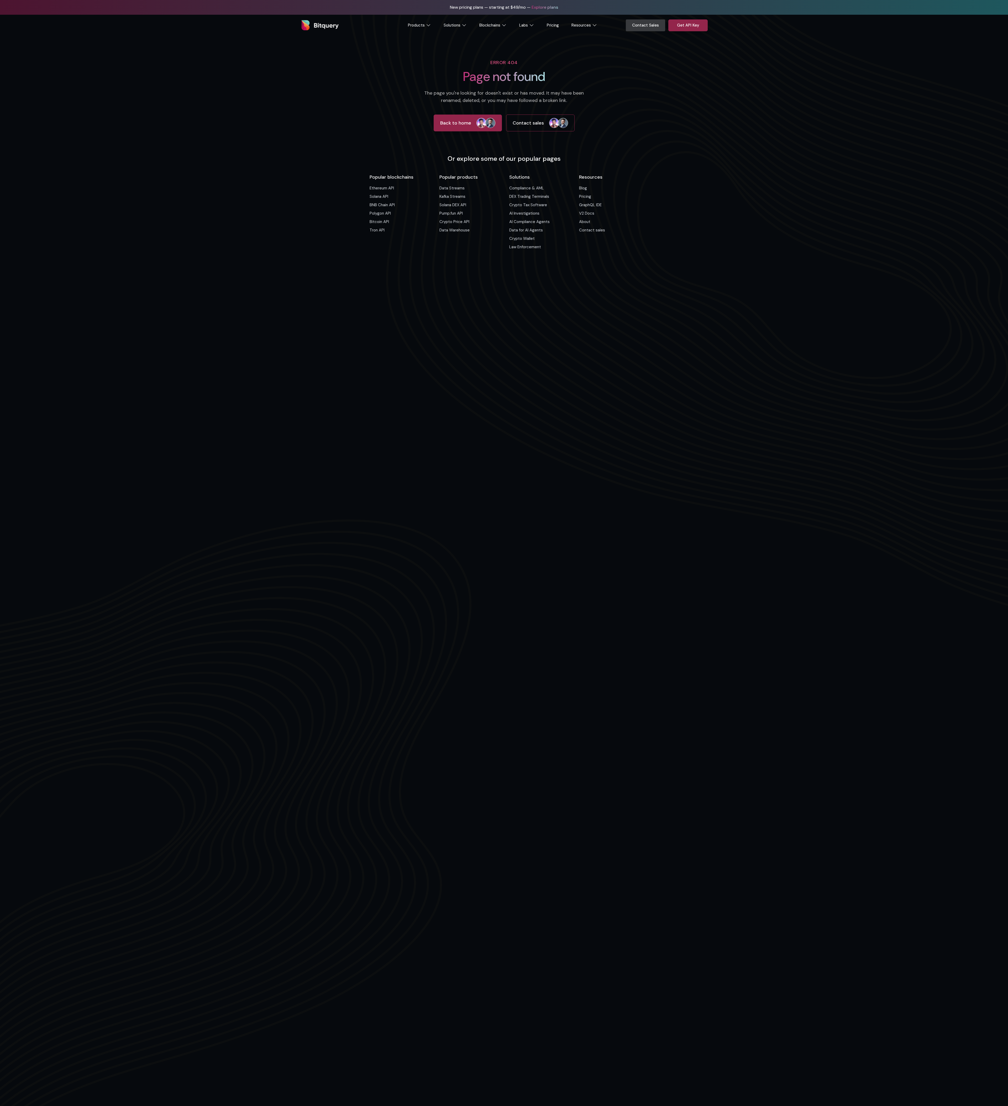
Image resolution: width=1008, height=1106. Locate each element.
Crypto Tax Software (528, 205)
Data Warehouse (454, 230)
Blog (583, 188)
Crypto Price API (454, 221)
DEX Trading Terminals (529, 196)
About (584, 221)
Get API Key (688, 25)
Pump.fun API (451, 213)
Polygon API (380, 213)
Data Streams (452, 188)
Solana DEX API (452, 205)
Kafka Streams (452, 196)
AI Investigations (524, 213)
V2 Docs (586, 213)
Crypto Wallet (522, 238)
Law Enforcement (525, 247)
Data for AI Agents (526, 230)
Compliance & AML (526, 188)
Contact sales (528, 123)
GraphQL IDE (590, 205)
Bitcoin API (379, 221)
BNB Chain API (382, 205)
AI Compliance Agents (529, 221)
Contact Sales (645, 25)
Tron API (377, 230)
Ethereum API (382, 188)
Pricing (553, 25)
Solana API (379, 196)
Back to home (455, 123)
